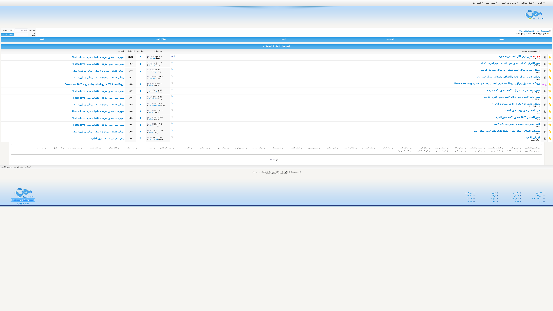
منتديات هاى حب (543, 31)
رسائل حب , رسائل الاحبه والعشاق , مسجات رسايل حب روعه (508, 76)
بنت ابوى (152, 58)
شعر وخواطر (331, 148)
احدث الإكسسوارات (148, 149)
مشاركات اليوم (161, 39)
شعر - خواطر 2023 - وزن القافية (107, 138)
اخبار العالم (387, 148)
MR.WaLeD (536, 92)
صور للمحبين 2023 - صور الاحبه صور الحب (518, 117)
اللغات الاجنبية (349, 148)
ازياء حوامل (204, 148)
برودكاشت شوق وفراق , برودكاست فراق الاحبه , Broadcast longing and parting (497, 83)
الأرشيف (9, 167)
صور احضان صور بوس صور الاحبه (522, 110)
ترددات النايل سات (421, 151)
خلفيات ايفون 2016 (496, 152)
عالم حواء (186, 148)
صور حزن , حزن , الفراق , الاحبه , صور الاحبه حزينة (513, 90)
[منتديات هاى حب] (534, 20)
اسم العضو (32, 30)
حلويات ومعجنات (74, 148)
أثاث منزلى (113, 148)
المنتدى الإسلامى (531, 148)
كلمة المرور (34, 34)
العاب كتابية (295, 148)
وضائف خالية (404, 148)
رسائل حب (478, 151)
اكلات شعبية (94, 148)
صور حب (490, 2)
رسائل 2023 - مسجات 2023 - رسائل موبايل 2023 (98, 70)
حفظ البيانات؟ (7, 30)
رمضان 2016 (459, 148)
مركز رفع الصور (508, 2)
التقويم (283, 39)
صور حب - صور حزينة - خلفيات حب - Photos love (97, 57)
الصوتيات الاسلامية (475, 148)
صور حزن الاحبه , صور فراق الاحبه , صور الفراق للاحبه (512, 97)
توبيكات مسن (441, 151)
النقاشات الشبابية (494, 148)
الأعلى (3, 167)
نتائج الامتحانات (367, 148)
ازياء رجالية (131, 148)
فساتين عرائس (239, 148)
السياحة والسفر (440, 148)
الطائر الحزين (535, 140)
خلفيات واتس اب (458, 151)
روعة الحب (152, 71)
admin (538, 72)
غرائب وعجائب (257, 148)
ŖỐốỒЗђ (537, 65)
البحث (42, 39)
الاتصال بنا (28, 167)
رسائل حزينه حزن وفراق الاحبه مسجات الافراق (516, 103)
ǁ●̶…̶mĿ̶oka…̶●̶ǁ (534, 59)
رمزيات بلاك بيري (531, 151)
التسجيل (501, 39)
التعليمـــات (390, 39)
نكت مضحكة (276, 148)
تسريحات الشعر (166, 148)
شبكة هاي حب (18, 167)
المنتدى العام (514, 148)
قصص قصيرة (313, 148)
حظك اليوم (424, 148)
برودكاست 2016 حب (513, 152)
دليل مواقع (526, 2)
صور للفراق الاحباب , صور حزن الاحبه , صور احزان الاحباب (510, 63)
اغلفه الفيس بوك (403, 151)
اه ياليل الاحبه (533, 137)
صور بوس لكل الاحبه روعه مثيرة (515, 56)
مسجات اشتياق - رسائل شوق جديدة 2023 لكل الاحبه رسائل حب (507, 130)
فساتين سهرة (221, 148)
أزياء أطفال (58, 148)
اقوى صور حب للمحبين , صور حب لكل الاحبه (517, 124)
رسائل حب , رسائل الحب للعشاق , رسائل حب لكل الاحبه (510, 70)
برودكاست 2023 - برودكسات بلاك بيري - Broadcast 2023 (94, 84)
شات (539, 2)
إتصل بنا (477, 2)
